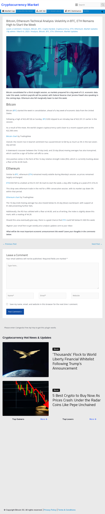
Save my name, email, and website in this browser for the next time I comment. (44, 304)
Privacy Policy (50, 510)
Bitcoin (34, 29)
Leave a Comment (14, 29)
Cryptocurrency (62, 29)
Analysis (26, 29)
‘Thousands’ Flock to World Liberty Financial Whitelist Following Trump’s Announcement (74, 361)
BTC (39, 29)
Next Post (97, 244)
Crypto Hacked (49, 29)
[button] (76, 4)
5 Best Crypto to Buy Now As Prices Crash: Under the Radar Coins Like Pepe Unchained (76, 400)
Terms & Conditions (67, 510)
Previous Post (10, 244)
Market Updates (91, 29)
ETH (72, 29)
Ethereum (79, 29)
